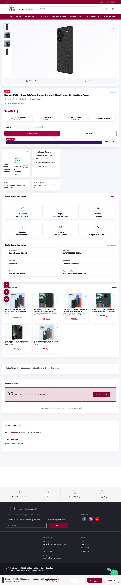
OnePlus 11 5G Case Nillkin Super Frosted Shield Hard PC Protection (103, 310)
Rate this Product (35, 99)
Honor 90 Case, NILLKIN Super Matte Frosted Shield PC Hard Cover (15, 311)
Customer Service (92, 16)
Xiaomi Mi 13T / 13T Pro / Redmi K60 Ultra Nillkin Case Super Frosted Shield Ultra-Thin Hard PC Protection (45, 312)
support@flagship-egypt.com (53, 558)
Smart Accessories (59, 16)
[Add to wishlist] (113, 28)
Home (9, 16)
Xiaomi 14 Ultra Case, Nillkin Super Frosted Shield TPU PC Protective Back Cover (16, 343)
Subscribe (58, 525)
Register (14, 432)
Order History (85, 544)
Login (6, 432)
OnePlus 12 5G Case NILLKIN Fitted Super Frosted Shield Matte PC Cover (46, 343)
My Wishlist (85, 547)
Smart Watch (43, 16)
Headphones (30, 16)
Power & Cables (76, 16)
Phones (18, 16)
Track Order (85, 551)
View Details (111, 245)
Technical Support (109, 16)
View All (113, 196)
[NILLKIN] (112, 92)
